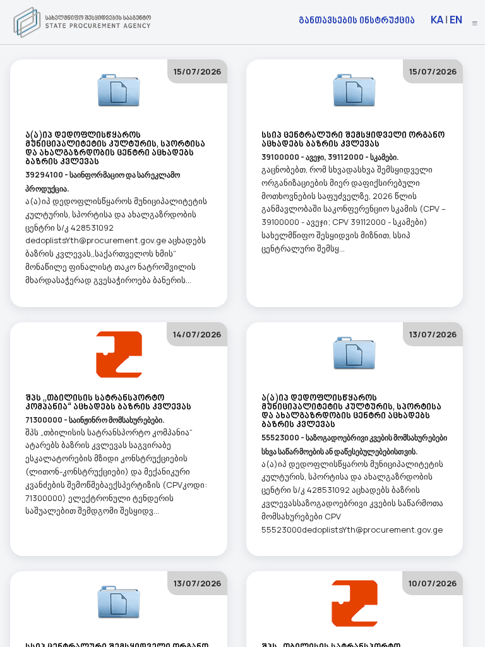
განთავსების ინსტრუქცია (357, 20)
